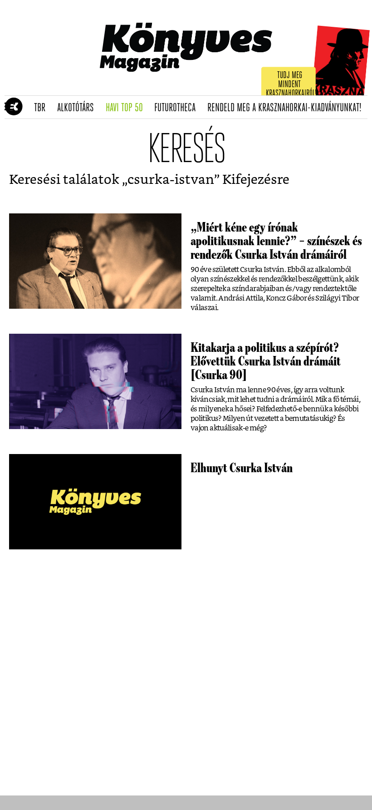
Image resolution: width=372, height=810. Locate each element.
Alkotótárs (78, 108)
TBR (42, 108)
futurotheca (177, 108)
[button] (9, 107)
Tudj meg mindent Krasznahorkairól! (291, 85)
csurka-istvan (170, 180)
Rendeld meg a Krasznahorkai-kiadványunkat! (287, 108)
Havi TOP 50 (127, 108)
